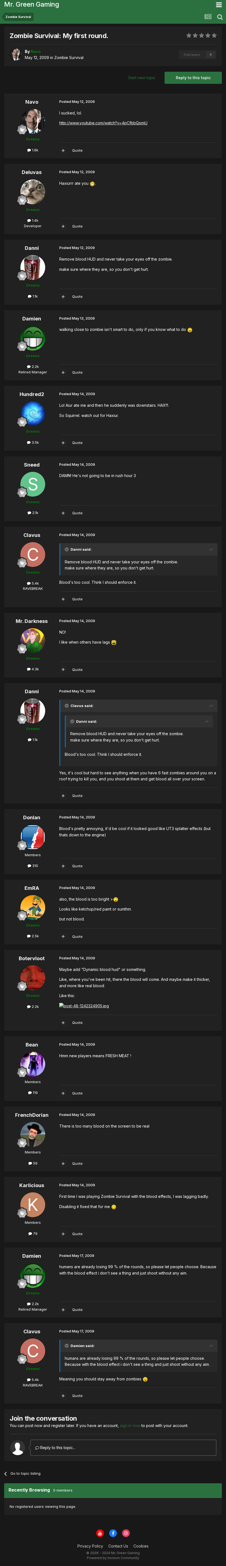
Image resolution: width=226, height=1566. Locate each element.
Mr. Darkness (32, 621)
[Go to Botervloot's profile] (32, 977)
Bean (32, 1045)
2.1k (34, 512)
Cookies (141, 1546)
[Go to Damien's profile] (32, 338)
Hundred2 (32, 394)
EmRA (32, 888)
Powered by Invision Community (113, 1558)
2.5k (35, 936)
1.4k (34, 220)
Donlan (31, 817)
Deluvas (32, 172)
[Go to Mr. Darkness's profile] (32, 640)
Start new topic (141, 77)
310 (34, 865)
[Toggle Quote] (67, 549)
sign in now (130, 1425)
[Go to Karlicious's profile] (32, 1204)
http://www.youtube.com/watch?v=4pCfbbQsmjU (103, 123)
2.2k (35, 366)
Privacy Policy (90, 1546)
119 (35, 1092)
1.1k (34, 296)
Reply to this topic (193, 77)
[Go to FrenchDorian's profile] (32, 1134)
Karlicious (31, 1185)
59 (34, 1163)
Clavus (31, 535)
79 (34, 1233)
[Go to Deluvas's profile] (32, 192)
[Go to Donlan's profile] (32, 837)
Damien (31, 319)
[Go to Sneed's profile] (32, 484)
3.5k (35, 442)
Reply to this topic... (57, 1447)
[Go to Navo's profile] (16, 55)
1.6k (34, 150)
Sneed (32, 465)
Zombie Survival (69, 57)
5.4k (35, 583)
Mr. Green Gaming (31, 4)
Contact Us (118, 1546)
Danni (32, 248)
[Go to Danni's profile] (32, 267)
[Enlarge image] (92, 183)
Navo (31, 102)
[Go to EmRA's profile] (32, 907)
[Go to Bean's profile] (32, 1064)
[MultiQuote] (63, 150)
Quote (77, 150)
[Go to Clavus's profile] (32, 554)
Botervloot (32, 958)
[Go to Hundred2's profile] (32, 413)
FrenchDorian (32, 1115)
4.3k (35, 669)
